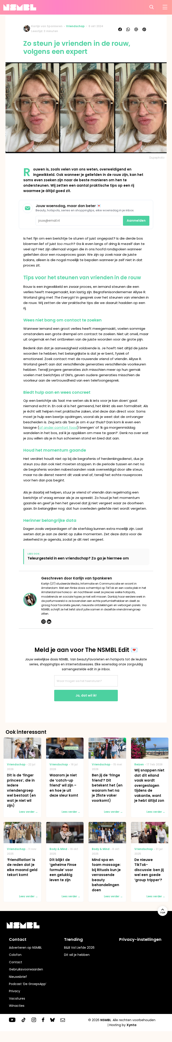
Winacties (16, 1005)
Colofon (15, 954)
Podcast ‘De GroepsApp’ (27, 984)
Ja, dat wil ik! (86, 695)
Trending (73, 939)
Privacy (14, 991)
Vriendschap (75, 26)
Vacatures (17, 998)
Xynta (131, 1025)
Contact (15, 962)
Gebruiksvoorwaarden (26, 969)
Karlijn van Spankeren (46, 26)
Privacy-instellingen (140, 939)
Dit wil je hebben (77, 954)
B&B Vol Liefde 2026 (79, 947)
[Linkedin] (49, 621)
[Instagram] (43, 621)
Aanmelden (136, 220)
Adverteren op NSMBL (25, 947)
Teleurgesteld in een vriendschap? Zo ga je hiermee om (78, 558)
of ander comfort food (58, 427)
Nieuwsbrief (18, 976)
